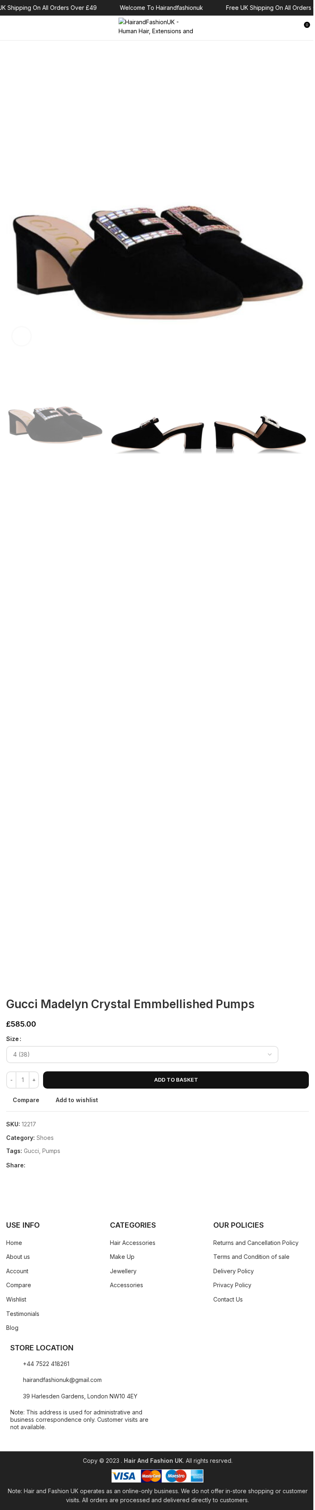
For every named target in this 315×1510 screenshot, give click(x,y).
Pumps (51, 1150)
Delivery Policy (233, 1270)
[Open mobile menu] (9, 28)
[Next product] (31, 984)
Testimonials (22, 1313)
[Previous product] (11, 984)
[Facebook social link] (30, 1165)
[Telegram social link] (70, 1165)
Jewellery (123, 1270)
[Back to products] (21, 984)
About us (18, 1256)
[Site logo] (157, 27)
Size (12, 1038)
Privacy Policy (232, 1284)
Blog (12, 1327)
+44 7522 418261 (46, 1363)
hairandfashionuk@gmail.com (62, 1379)
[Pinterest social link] (50, 1165)
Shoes (45, 1137)
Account (17, 1270)
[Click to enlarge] (21, 336)
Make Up (122, 1256)
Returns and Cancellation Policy (256, 1242)
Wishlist (16, 1299)
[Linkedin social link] (60, 1165)
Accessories (126, 1284)
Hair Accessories (132, 1242)
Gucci (31, 1150)
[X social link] (40, 1165)
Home (14, 1242)
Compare (18, 1284)
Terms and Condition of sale (251, 1256)
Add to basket (176, 1079)
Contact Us (228, 1299)
